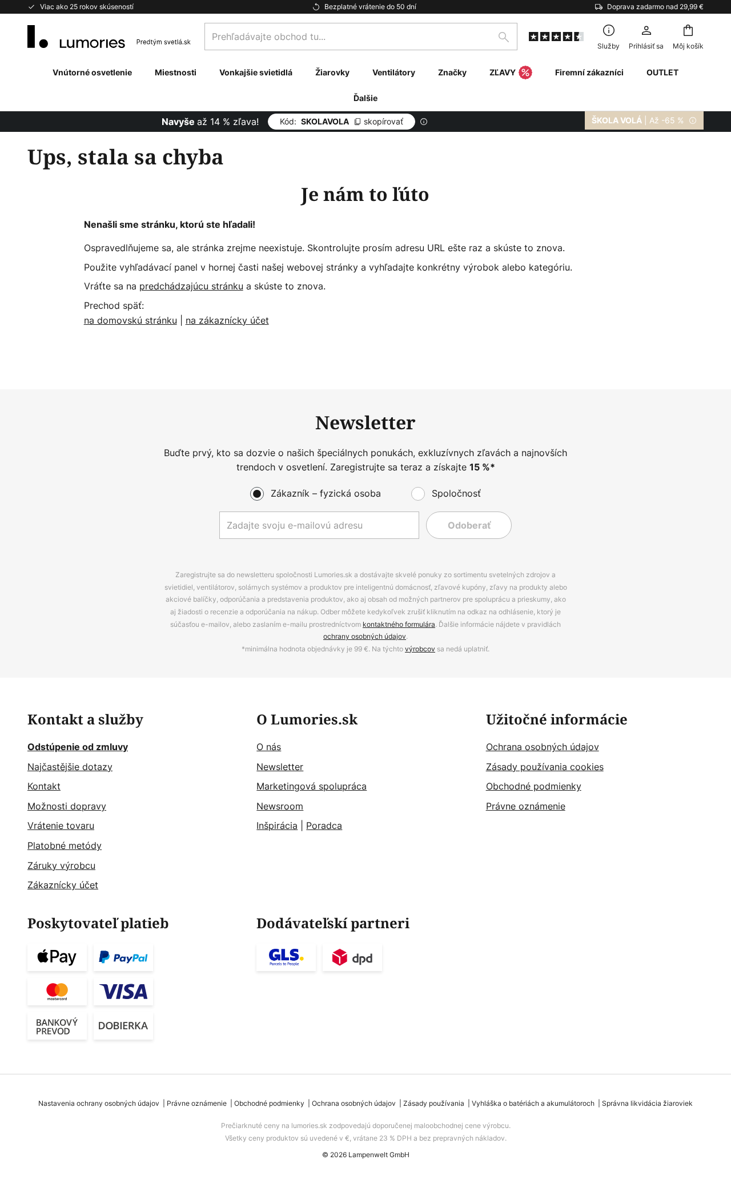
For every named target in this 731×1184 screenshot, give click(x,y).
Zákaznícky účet (62, 885)
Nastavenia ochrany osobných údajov (98, 1103)
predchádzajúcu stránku (191, 286)
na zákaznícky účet (227, 320)
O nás (268, 746)
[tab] (136, 802)
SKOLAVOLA (341, 121)
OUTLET (662, 72)
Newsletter (279, 766)
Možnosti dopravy (66, 806)
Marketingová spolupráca (311, 786)
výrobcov (420, 649)
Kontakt (44, 786)
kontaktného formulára (399, 624)
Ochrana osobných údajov (542, 746)
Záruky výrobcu (61, 865)
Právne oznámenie (525, 806)
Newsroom (279, 806)
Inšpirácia (277, 825)
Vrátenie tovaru (60, 825)
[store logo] (109, 36)
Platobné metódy (64, 845)
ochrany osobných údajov (364, 636)
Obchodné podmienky (533, 786)
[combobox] (361, 36)
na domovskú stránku (130, 320)
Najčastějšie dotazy (70, 766)
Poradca (324, 825)
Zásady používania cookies (545, 766)
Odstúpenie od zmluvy (77, 746)
